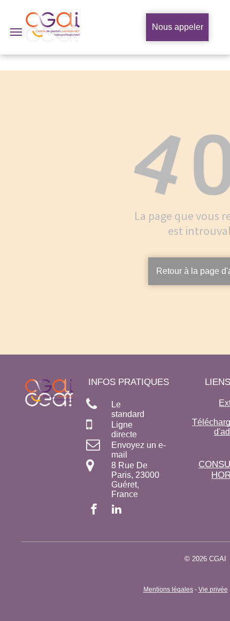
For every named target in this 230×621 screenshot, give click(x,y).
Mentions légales (168, 589)
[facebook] (94, 510)
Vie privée (213, 589)
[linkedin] (117, 510)
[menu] (16, 32)
